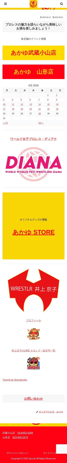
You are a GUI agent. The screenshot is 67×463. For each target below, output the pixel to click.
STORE (44, 232)
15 (48, 104)
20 (31, 109)
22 (48, 109)
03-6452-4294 (25, 433)
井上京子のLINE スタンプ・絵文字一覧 (33, 350)
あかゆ (22, 232)
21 (39, 109)
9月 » (40, 123)
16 (57, 104)
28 (39, 113)
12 (22, 104)
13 (31, 104)
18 (13, 109)
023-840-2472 (20, 437)
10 (4, 104)
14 (39, 104)
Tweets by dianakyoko (14, 380)
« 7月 (5, 123)
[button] (60, 401)
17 (4, 109)
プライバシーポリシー (17, 453)
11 (13, 104)
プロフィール (33, 320)
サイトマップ (49, 453)
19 (22, 109)
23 (57, 109)
